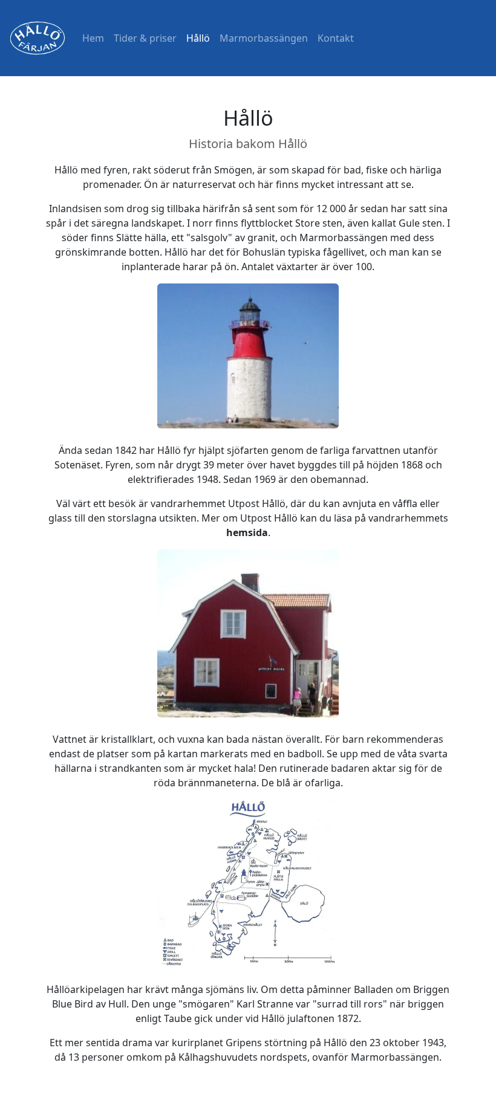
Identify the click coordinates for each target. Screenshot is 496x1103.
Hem (93, 38)
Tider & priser (145, 38)
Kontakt (336, 38)
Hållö (198, 38)
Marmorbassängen (264, 38)
